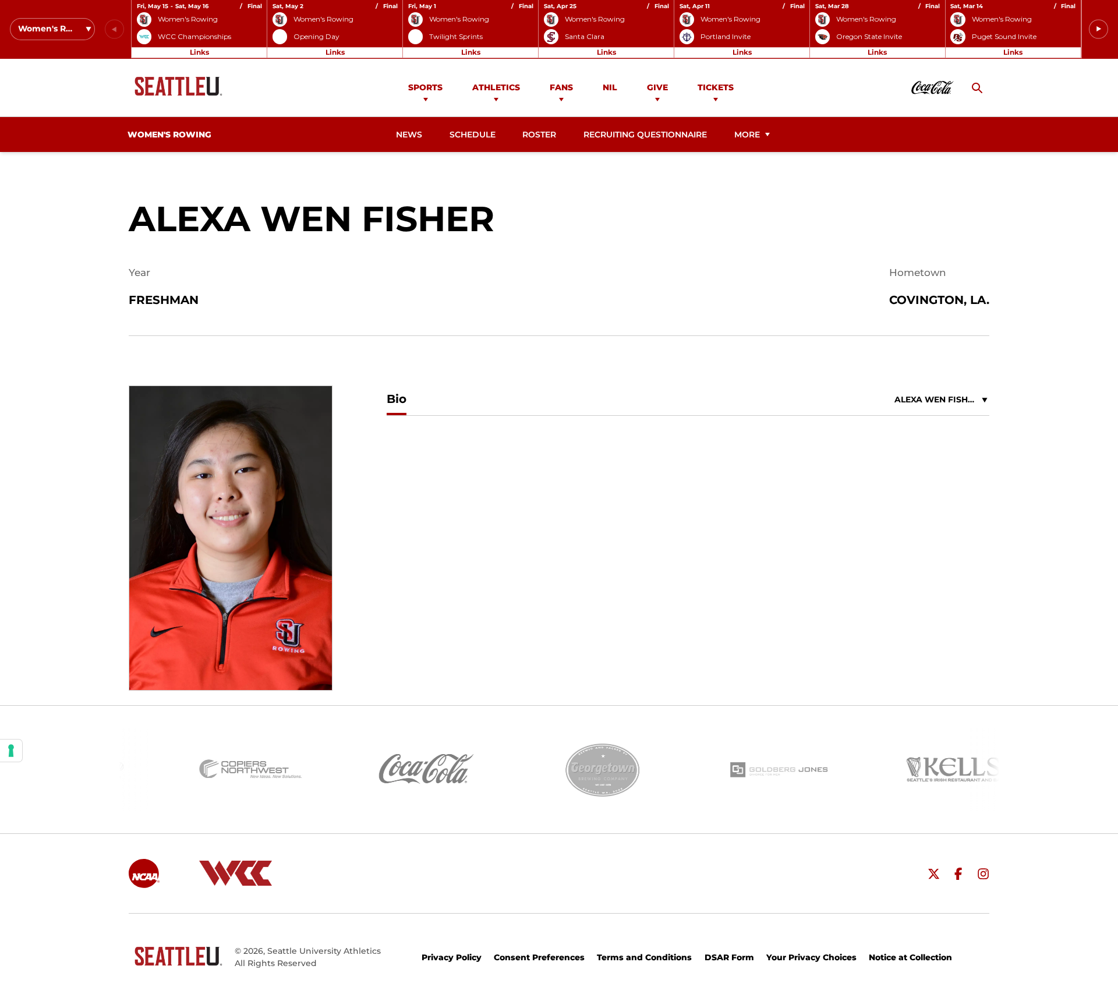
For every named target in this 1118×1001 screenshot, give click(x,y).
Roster (539, 134)
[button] (1098, 29)
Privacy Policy (452, 957)
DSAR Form (729, 957)
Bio (396, 399)
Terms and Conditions (644, 957)
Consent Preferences (539, 957)
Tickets (716, 87)
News (409, 134)
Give (657, 87)
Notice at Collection (910, 957)
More (747, 134)
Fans (561, 87)
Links (199, 52)
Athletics (496, 87)
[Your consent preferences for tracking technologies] (11, 751)
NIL (610, 87)
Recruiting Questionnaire (645, 134)
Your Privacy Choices (811, 957)
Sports (425, 87)
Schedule (473, 134)
